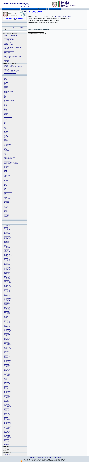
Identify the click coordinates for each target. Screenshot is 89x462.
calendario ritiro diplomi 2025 (9, 100)
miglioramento (6, 166)
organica (5, 168)
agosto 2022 (6, 287)
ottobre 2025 (6, 238)
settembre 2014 (6, 410)
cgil (4, 108)
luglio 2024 (6, 258)
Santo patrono (6, 194)
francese (5, 141)
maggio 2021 (6, 307)
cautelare (5, 105)
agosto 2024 (6, 256)
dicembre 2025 (6, 236)
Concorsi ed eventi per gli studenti (10, 73)
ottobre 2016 (6, 378)
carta (5, 101)
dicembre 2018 (6, 344)
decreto (5, 115)
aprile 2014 (6, 417)
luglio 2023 (6, 273)
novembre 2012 (6, 439)
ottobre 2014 (6, 409)
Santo (5, 193)
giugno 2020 (6, 321)
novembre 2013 (6, 423)
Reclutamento (6, 60)
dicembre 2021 (6, 298)
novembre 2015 (6, 392)
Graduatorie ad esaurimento (9, 51)
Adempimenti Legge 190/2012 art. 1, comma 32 (12, 36)
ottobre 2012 (6, 440)
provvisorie (6, 181)
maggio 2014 (6, 415)
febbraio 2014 (6, 419)
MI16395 (38, 30)
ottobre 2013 (6, 424)
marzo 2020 (6, 325)
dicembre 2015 (6, 391)
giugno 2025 (6, 243)
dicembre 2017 (6, 360)
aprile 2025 (6, 246)
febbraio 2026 (6, 233)
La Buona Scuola (7, 52)
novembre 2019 (6, 330)
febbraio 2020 (6, 326)
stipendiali (5, 207)
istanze (5, 153)
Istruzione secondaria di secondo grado (11, 163)
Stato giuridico (6, 61)
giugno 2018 (6, 352)
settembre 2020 (6, 317)
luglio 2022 (6, 289)
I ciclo (5, 146)
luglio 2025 (6, 242)
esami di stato (6, 131)
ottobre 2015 (6, 393)
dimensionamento (7, 119)
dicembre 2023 (6, 267)
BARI (5, 97)
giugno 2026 (6, 228)
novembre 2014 (6, 408)
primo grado (6, 180)
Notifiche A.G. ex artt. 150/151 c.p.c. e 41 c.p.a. (12, 56)
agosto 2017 (6, 365)
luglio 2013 (6, 428)
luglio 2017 (6, 366)
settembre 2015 (6, 395)
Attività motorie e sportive (8, 42)
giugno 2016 (6, 383)
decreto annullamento (8, 117)
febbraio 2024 (6, 264)
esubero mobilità (7, 136)
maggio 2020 (6, 322)
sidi (4, 203)
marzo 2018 (6, 356)
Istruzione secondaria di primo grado (10, 162)
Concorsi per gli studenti (8, 44)
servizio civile (6, 202)
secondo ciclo (6, 201)
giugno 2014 (6, 414)
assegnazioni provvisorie (8, 91)
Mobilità (5, 53)
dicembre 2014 (6, 406)
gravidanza (6, 145)
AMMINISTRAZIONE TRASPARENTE (11, 221)
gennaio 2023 (6, 281)
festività (5, 139)
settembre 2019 (6, 333)
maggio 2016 (6, 384)
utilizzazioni (6, 216)
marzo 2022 (6, 294)
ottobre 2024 (6, 254)
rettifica (5, 184)
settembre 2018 (6, 348)
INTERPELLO (6, 150)
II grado (5, 148)
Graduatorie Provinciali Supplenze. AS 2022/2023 (13, 66)
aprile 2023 (6, 277)
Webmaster (38, 457)
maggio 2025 (6, 245)
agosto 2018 (6, 349)
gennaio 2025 (6, 250)
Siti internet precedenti (44, 457)
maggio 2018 (6, 353)
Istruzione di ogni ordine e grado (9, 157)
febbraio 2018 (6, 357)
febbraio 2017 (6, 373)
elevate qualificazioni (7, 130)
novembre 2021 (6, 299)
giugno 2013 (6, 430)
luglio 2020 (6, 320)
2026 (5, 78)
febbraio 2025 (6, 249)
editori (5, 127)
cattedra (5, 104)
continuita (5, 114)
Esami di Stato (6, 48)
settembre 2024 (6, 255)
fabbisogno (6, 137)
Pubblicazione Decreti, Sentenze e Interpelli (12, 70)
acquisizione (6, 82)
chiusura (5, 109)
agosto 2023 (6, 272)
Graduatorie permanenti (8, 144)
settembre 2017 (6, 364)
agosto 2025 (6, 241)
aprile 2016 (6, 386)
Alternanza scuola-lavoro (8, 38)
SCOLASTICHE (7, 198)
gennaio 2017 (6, 374)
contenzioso (6, 113)
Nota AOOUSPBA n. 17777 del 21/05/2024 (36, 32)
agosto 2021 (6, 303)
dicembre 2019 (6, 329)
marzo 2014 (6, 418)
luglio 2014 (6, 413)
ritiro (4, 189)
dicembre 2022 (6, 282)
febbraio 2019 (6, 342)
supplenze (6, 211)
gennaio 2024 (6, 265)
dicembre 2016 (6, 375)
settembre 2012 (6, 441)
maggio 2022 (6, 291)
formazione (6, 140)
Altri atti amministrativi (8, 40)
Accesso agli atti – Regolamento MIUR (11, 35)
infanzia (5, 149)
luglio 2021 (6, 304)
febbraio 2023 (6, 280)
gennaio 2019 (6, 343)
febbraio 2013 (6, 435)
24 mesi (5, 79)
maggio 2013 (6, 431)
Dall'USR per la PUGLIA (8, 65)
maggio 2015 (6, 400)
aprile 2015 (6, 401)
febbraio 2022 (6, 295)
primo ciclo (6, 177)
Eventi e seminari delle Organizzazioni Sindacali (12, 71)
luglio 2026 (6, 227)
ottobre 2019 (6, 331)
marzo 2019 (6, 340)
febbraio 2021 (6, 311)
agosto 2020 (6, 318)
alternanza (6, 86)
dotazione (5, 124)
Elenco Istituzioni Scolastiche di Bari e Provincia (12, 47)
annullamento (6, 87)
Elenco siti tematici (57, 457)
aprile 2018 (6, 355)
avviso (5, 96)
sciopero (5, 197)
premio (5, 176)
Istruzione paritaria (7, 159)
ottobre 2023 (6, 269)
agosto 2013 (6, 427)
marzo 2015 (6, 402)
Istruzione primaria (7, 161)
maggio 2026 (6, 229)
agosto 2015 (6, 396)
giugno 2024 (6, 259)
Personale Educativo (7, 175)
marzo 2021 (6, 309)
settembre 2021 (6, 302)
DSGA (5, 126)
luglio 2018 (6, 351)
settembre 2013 (6, 426)
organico (5, 170)
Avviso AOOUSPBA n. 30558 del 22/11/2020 (12, 23)
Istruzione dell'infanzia (8, 155)
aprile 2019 (6, 339)
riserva (5, 188)
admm (5, 84)
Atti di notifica (6, 69)
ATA (4, 95)
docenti (5, 123)
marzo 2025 (6, 247)
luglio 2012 (6, 444)
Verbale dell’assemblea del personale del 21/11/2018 (13, 27)
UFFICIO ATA (6, 214)
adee (5, 83)
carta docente (6, 102)
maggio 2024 (6, 260)
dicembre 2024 (6, 251)
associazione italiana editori (9, 93)
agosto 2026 (6, 225)
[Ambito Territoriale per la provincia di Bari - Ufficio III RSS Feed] (21, 461)
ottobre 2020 (6, 316)
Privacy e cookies (31, 457)
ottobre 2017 (6, 362)
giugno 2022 (6, 290)
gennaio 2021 (6, 312)
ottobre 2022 (6, 285)
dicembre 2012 (6, 437)
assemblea (6, 92)
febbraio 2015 (6, 404)
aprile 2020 (6, 324)
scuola (5, 199)
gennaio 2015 (6, 405)
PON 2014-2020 (7, 58)
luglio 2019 (6, 335)
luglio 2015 (6, 397)
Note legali (51, 457)
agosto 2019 (6, 334)
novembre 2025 (6, 237)
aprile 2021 (6, 308)
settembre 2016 (6, 379)
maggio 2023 (6, 276)
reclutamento (6, 183)
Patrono (5, 171)
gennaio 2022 (6, 296)
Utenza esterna (6, 215)
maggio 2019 (6, 338)
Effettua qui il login (7, 454)
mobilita (5, 167)
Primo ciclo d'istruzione (8, 179)
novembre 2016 (6, 377)
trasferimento (6, 212)
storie (5, 208)
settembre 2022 (6, 286)
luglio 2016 (6, 382)
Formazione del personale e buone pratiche (12, 49)
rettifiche (5, 185)
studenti (5, 210)
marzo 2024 (6, 263)
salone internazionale (8, 192)
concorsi (5, 110)
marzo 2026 (6, 232)
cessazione (6, 106)
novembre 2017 (6, 361)
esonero (5, 135)
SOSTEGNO (6, 206)
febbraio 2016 (6, 388)
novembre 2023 (6, 268)
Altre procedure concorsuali (9, 39)
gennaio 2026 (6, 234)
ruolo (5, 190)
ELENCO (5, 128)
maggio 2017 (6, 369)
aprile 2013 (6, 432)
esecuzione (6, 132)
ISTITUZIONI (6, 154)
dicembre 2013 (6, 422)
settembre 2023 (6, 271)
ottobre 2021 (6, 300)
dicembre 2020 (6, 313)
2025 (5, 77)
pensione (5, 172)
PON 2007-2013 (7, 57)
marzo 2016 (6, 387)
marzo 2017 (6, 371)
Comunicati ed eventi (7, 43)
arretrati (5, 88)
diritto (5, 122)
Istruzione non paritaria (8, 158)
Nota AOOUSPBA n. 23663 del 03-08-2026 (63, 16)
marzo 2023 (6, 278)
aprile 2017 (6, 370)
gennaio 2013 (6, 436)
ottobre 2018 (6, 347)
